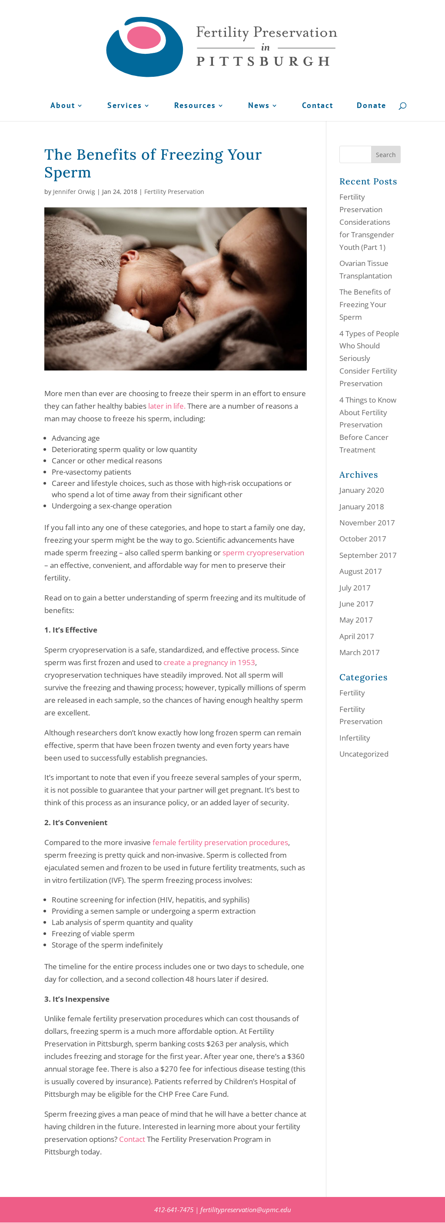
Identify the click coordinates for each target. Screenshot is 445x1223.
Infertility (354, 738)
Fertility (352, 693)
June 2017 (356, 604)
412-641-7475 (173, 1209)
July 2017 (355, 588)
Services (124, 106)
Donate (371, 106)
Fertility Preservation (174, 191)
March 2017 (359, 652)
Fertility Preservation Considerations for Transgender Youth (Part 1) (366, 222)
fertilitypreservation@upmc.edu (245, 1209)
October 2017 (362, 539)
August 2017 (360, 571)
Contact (317, 106)
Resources (195, 106)
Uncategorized (364, 754)
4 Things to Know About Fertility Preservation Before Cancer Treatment (367, 425)
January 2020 (361, 490)
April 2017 (356, 636)
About (62, 106)
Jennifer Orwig (74, 191)
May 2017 (356, 620)
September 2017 (368, 555)
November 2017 (367, 523)
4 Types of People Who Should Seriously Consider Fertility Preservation (369, 358)
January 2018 (361, 506)
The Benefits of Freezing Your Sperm (365, 304)
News (259, 106)
